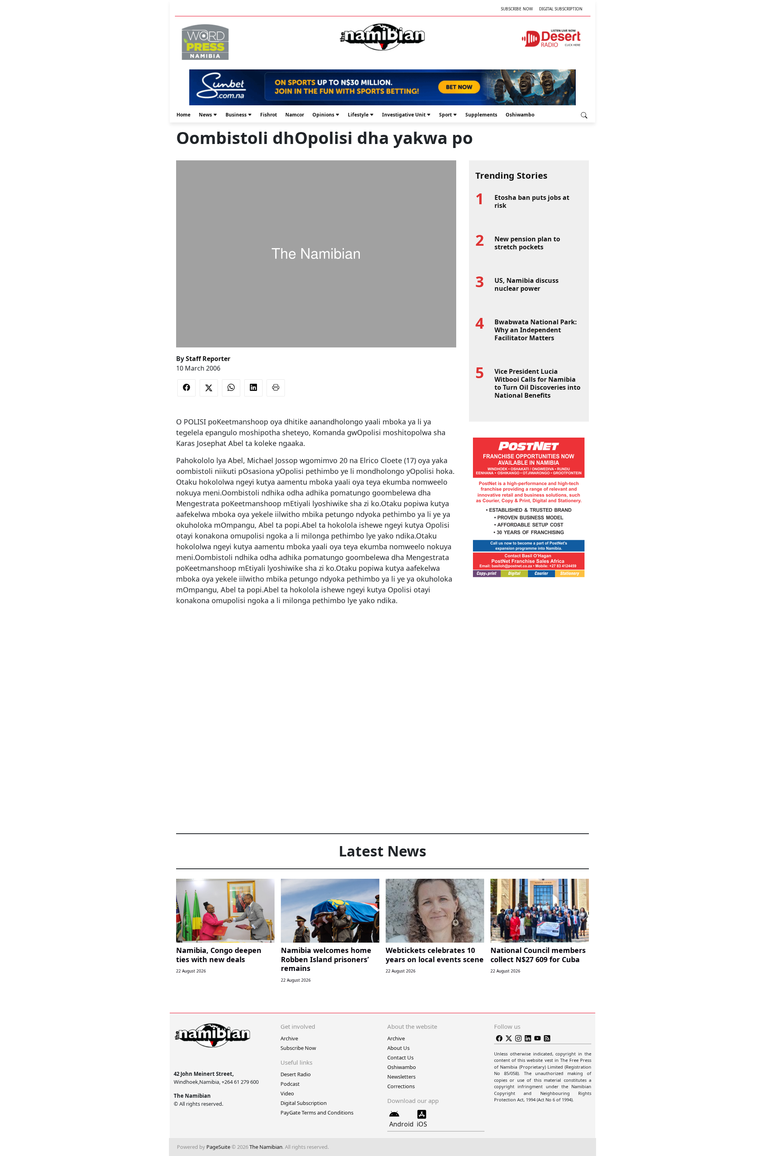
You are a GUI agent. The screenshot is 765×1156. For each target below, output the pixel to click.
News (205, 114)
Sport (445, 114)
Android (401, 1124)
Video (287, 1093)
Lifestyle (358, 114)
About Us (398, 1047)
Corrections (401, 1086)
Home (183, 114)
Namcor (294, 114)
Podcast (290, 1083)
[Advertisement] (316, 630)
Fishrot (268, 114)
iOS (422, 1124)
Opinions (323, 114)
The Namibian (265, 1146)
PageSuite (218, 1146)
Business (236, 114)
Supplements (481, 114)
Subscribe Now (517, 9)
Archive (289, 1038)
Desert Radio (295, 1074)
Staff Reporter (208, 358)
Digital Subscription (561, 9)
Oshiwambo (520, 114)
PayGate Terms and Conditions (316, 1112)
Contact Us (400, 1057)
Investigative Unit (404, 114)
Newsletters (401, 1076)
